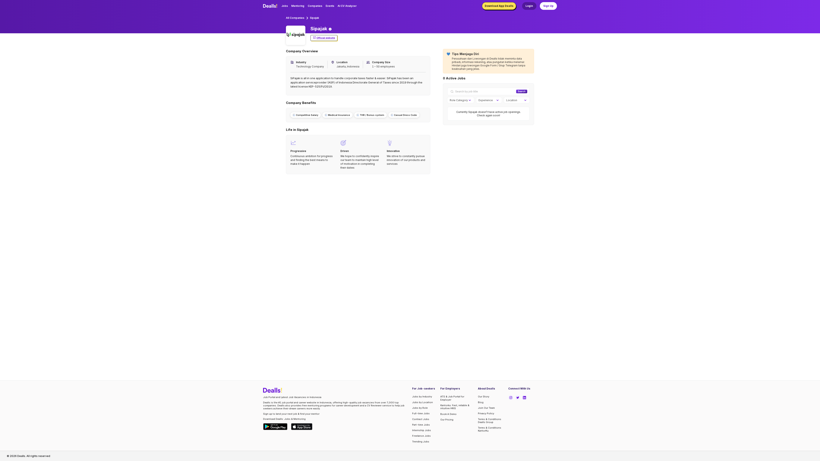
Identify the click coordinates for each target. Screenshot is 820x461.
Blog (480, 402)
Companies (315, 5)
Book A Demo (448, 414)
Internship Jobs (421, 430)
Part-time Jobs (421, 424)
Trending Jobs (420, 441)
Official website (325, 37)
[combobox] (459, 100)
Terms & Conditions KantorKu (489, 429)
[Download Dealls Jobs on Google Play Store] (275, 426)
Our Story (483, 396)
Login (529, 5)
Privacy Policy (486, 413)
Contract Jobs (420, 419)
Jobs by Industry (422, 396)
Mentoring (297, 5)
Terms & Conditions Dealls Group (489, 421)
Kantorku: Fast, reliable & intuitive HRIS (454, 407)
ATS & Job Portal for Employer (452, 398)
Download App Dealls (499, 5)
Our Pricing (446, 419)
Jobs (284, 5)
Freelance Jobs (421, 435)
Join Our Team (486, 407)
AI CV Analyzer (347, 5)
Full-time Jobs (421, 413)
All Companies (295, 17)
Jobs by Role (420, 407)
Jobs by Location (422, 402)
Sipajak (314, 17)
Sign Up (548, 5)
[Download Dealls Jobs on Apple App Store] (301, 426)
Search (522, 91)
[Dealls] (270, 6)
